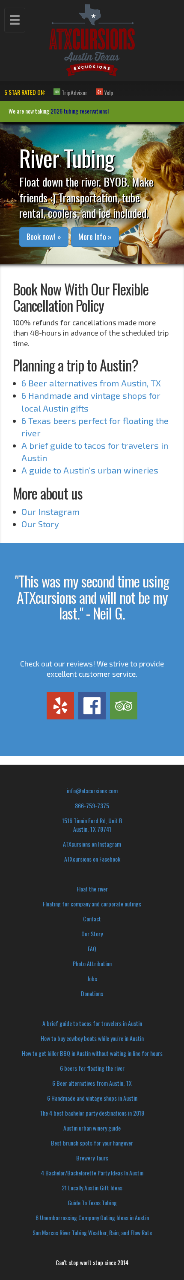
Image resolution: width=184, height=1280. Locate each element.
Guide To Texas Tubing (92, 1202)
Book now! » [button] (44, 236)
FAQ (92, 948)
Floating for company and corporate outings (92, 903)
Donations (92, 993)
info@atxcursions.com (92, 790)
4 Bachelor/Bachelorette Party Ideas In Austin (92, 1172)
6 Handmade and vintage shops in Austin (92, 1097)
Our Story (40, 524)
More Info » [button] (95, 236)
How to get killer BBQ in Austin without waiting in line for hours (92, 1053)
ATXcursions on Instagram (92, 843)
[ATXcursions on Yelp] (60, 705)
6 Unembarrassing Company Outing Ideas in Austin (92, 1217)
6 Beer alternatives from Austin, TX (91, 383)
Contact (92, 918)
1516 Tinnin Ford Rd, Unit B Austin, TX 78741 (92, 824)
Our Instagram (50, 511)
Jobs (92, 978)
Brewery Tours (92, 1157)
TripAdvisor (73, 92)
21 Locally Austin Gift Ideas (92, 1187)
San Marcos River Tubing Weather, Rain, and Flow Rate (92, 1232)
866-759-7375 (92, 805)
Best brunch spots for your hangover (92, 1142)
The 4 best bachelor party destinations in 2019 (92, 1112)
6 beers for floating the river (92, 1068)
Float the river (92, 888)
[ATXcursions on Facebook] (92, 705)
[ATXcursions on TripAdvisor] (123, 705)
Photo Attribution (92, 963)
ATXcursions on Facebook (92, 858)
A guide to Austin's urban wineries (89, 470)
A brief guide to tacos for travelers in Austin (92, 1023)
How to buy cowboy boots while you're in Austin (92, 1038)
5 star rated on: (24, 92)
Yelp (108, 92)
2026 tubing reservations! (79, 110)
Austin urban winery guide (92, 1127)
